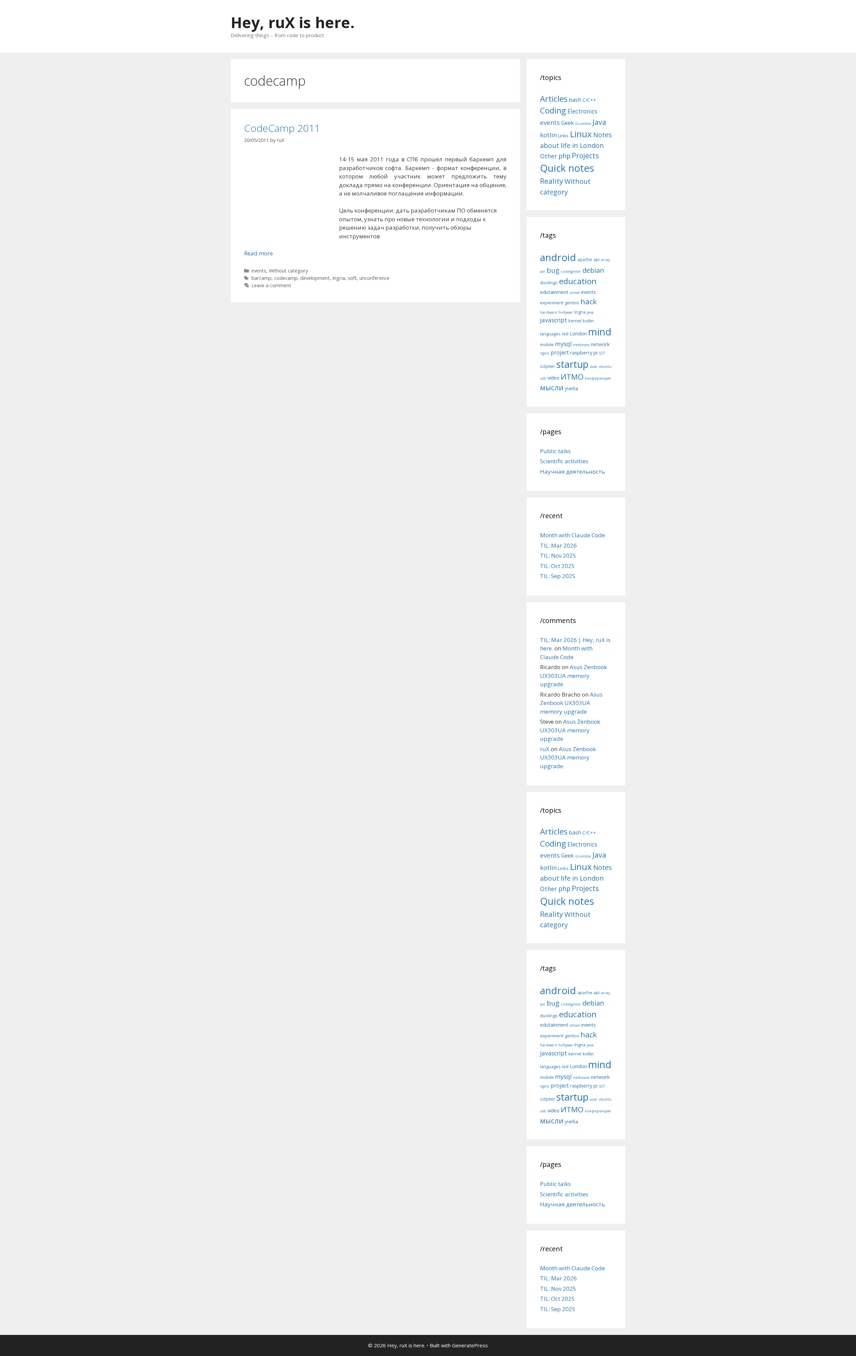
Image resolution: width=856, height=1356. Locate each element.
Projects (585, 155)
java (590, 312)
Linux (581, 134)
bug (553, 270)
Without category (288, 270)
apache (584, 259)
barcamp (261, 278)
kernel (574, 321)
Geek (567, 123)
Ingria (338, 278)
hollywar (565, 312)
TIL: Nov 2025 (558, 555)
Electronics (582, 111)
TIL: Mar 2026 (558, 545)
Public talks (555, 451)
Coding (553, 110)
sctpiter (547, 366)
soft (352, 278)
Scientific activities (564, 461)
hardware (548, 312)
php (564, 155)
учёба (571, 388)
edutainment (554, 292)
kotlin (548, 135)
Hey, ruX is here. (293, 22)
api (597, 259)
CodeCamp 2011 (282, 128)
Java (599, 122)
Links (563, 136)
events (258, 270)
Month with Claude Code (572, 535)
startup (572, 364)
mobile (547, 344)
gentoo (572, 303)
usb (543, 378)
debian (593, 270)
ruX (544, 749)
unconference (374, 278)
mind (600, 331)
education (578, 281)
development (315, 278)
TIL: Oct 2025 (557, 566)
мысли (551, 387)
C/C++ (589, 100)
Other (548, 156)
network (600, 344)
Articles (553, 98)
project (560, 352)
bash (575, 99)
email (575, 292)
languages (550, 334)
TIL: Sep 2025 (557, 576)
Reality (551, 181)
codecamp (286, 278)
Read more (258, 253)
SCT (602, 353)
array (605, 259)
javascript (553, 320)
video (553, 377)
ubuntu (605, 366)
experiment (551, 303)
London (578, 333)
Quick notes (567, 168)
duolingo (549, 283)
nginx (544, 353)
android (558, 257)
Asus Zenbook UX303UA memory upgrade (573, 675)
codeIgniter (571, 271)
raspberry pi (584, 352)
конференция (598, 378)
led (565, 334)
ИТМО (572, 377)
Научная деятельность (572, 471)
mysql (563, 344)
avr (542, 271)
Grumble (583, 123)
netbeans (581, 344)
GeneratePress (470, 1345)
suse (593, 366)
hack (588, 301)
